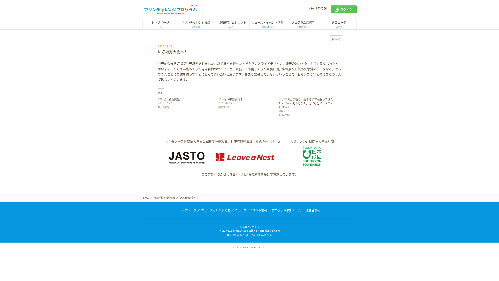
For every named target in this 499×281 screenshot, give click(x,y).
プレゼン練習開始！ (170, 99)
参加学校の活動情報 (164, 197)
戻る (338, 39)
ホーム (145, 197)
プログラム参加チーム (286, 210)
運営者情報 (319, 8)
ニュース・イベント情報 (251, 210)
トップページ (187, 210)
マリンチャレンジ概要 (215, 210)
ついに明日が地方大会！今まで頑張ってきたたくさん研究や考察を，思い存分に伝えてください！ (306, 103)
